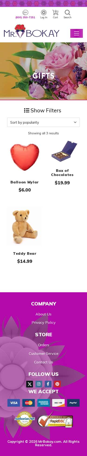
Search (67, 17)
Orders (43, 345)
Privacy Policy (44, 322)
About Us (43, 314)
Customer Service (43, 353)
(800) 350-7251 (25, 17)
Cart (55, 17)
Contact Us (43, 362)
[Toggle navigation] (76, 33)
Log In (43, 17)
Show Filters (45, 110)
